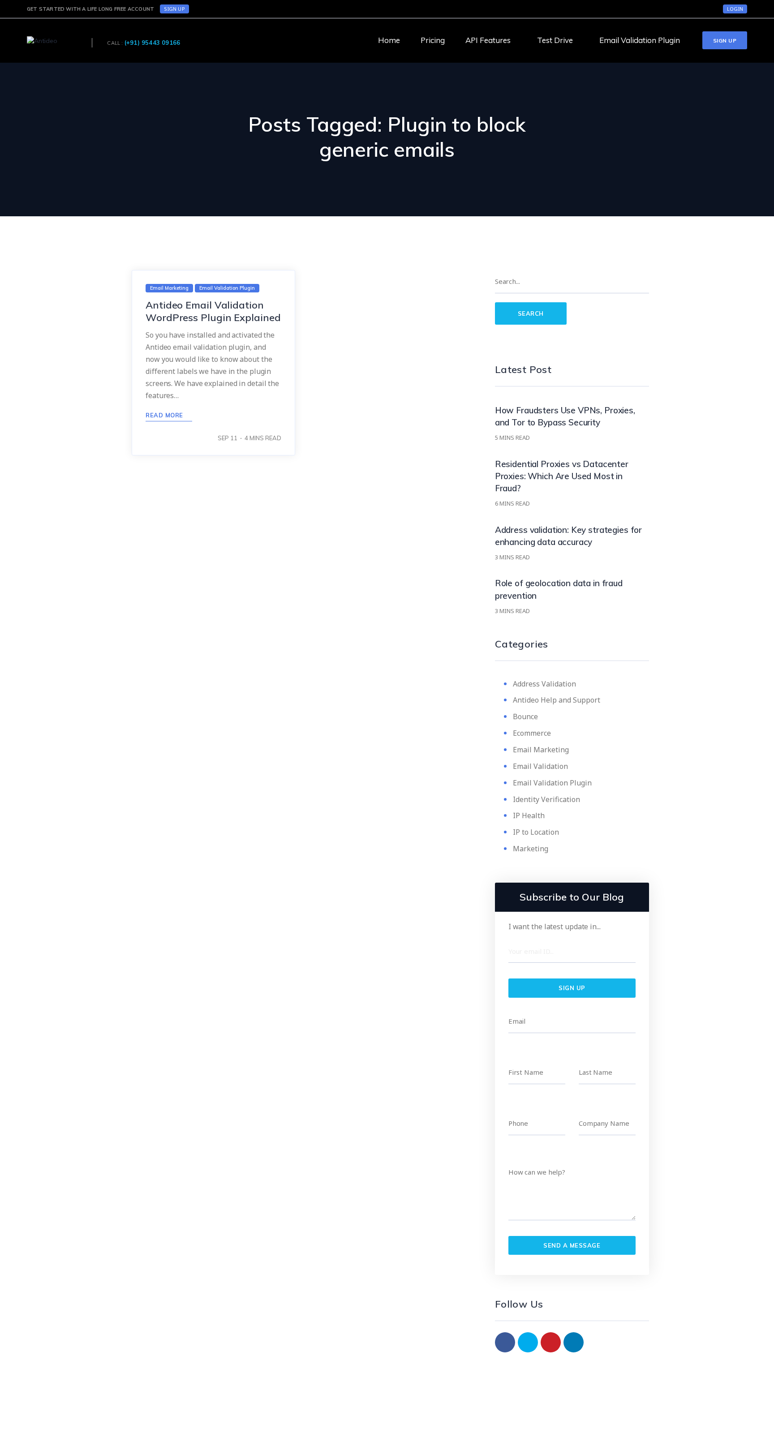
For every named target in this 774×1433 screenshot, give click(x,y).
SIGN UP (174, 8)
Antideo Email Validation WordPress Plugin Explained (213, 311)
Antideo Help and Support (556, 700)
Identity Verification (546, 799)
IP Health (529, 815)
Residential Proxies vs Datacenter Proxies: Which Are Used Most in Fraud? (561, 476)
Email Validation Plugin (552, 783)
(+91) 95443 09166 (152, 42)
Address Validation (544, 684)
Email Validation (540, 766)
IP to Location (536, 832)
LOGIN (735, 8)
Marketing (530, 849)
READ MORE (165, 415)
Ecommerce (532, 733)
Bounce (525, 716)
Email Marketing (541, 750)
